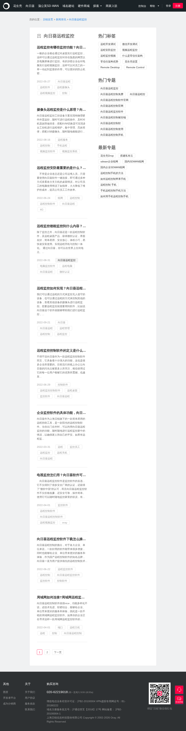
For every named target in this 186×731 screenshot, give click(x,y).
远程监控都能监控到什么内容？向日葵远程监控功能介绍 (78, 226)
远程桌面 (72, 390)
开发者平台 (9, 697)
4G (41, 209)
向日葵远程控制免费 (111, 94)
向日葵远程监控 (78, 19)
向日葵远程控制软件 (51, 516)
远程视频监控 (47, 93)
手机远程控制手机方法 (113, 190)
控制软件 (63, 384)
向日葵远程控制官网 (111, 105)
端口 (60, 627)
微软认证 (65, 271)
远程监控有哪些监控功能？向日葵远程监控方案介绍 (74, 47)
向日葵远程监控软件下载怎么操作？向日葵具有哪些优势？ (79, 539)
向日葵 (61, 322)
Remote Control (135, 67)
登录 (168, 5)
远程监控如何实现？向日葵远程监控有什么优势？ (73, 288)
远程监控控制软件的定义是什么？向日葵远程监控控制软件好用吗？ (86, 350)
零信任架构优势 (109, 61)
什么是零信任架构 (132, 55)
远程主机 (75, 627)
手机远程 (62, 145)
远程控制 (45, 145)
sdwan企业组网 (109, 161)
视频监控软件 (47, 151)
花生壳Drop (107, 155)
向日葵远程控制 (73, 633)
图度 (5, 692)
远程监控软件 (65, 569)
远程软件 (45, 87)
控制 (64, 93)
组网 (60, 197)
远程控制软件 (47, 203)
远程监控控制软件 (50, 390)
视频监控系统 (69, 151)
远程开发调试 (108, 44)
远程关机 (62, 452)
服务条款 (30, 703)
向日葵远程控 (137, 94)
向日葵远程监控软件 (111, 111)
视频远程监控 (130, 49)
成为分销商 (9, 703)
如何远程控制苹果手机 (113, 178)
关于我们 (30, 692)
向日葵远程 (64, 81)
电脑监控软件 (47, 266)
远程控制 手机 (108, 184)
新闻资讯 (61, 19)
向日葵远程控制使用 (111, 129)
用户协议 (30, 697)
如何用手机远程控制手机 (114, 196)
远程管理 (65, 328)
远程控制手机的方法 (111, 173)
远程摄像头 (63, 87)
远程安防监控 (108, 49)
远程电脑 (67, 266)
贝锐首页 (48, 19)
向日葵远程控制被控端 (113, 117)
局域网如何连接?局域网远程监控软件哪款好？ (70, 597)
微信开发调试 (130, 44)
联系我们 (30, 709)
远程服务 (63, 139)
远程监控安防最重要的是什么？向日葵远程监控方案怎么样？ (81, 168)
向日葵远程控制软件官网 (114, 100)
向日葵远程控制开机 (111, 134)
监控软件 (45, 396)
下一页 (58, 652)
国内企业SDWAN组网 (112, 167)
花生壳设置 (131, 61)
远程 (60, 446)
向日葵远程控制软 (110, 123)
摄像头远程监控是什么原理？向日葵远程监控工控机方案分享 (81, 109)
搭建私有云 (126, 155)
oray (64, 522)
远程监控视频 (108, 55)
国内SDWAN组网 (134, 161)
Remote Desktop (110, 67)
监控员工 (75, 446)
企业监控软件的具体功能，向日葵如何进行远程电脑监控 (78, 413)
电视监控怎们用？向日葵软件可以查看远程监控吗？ (74, 475)
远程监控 (62, 334)
